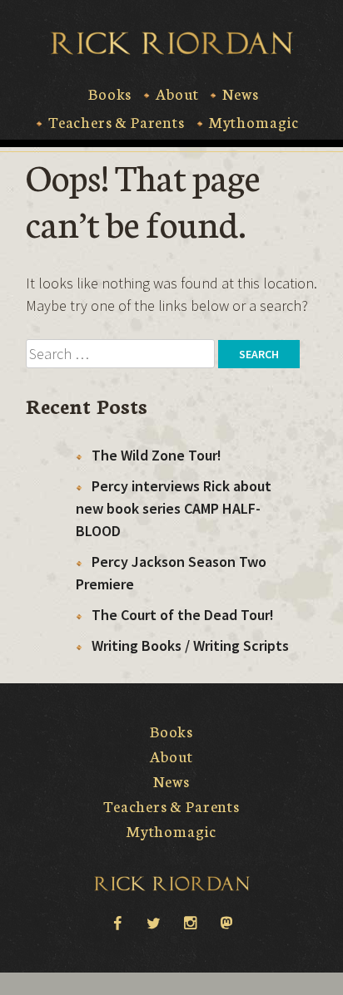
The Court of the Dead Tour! (183, 614)
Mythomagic (254, 122)
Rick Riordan (172, 43)
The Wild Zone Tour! (156, 455)
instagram (190, 922)
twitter (153, 922)
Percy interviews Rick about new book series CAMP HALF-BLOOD (173, 508)
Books (110, 94)
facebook (117, 922)
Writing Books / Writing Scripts (190, 645)
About (177, 94)
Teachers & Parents (116, 122)
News (240, 94)
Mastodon (226, 922)
